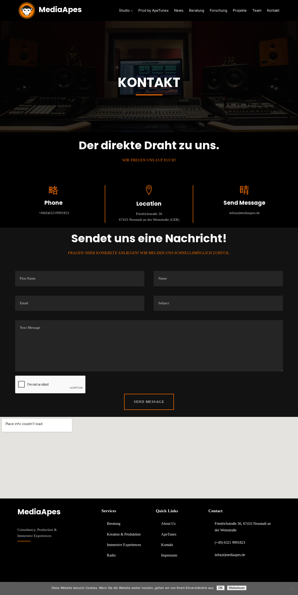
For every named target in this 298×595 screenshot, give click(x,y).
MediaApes (60, 9)
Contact (215, 511)
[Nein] (292, 588)
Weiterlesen (237, 588)
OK (220, 588)
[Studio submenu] (132, 11)
